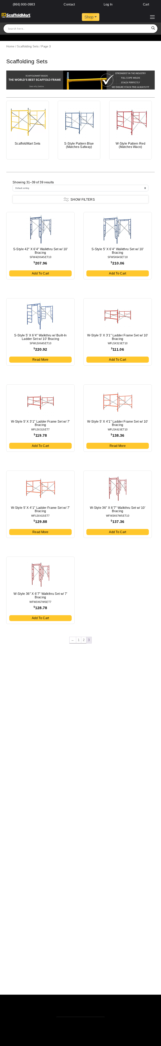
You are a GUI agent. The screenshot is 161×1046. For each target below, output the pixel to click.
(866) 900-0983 (24, 4)
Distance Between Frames (36, 324)
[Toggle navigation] (152, 17)
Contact (69, 4)
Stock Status (24, 341)
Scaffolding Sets (28, 46)
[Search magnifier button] (153, 28)
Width (18, 300)
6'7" (18, 291)
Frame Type (23, 210)
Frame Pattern (26, 235)
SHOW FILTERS (82, 199)
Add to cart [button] (40, 273)
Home (10, 46)
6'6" (18, 287)
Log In (108, 4)
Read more (40, 359)
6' (17, 280)
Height (18, 255)
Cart (145, 4)
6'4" (18, 284)
